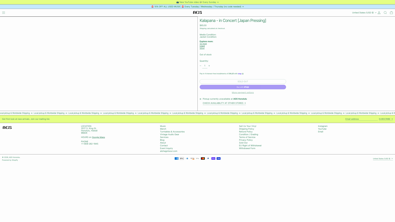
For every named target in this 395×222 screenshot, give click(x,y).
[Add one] (209, 66)
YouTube (322, 129)
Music (163, 126)
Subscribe (384, 119)
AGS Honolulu (14, 157)
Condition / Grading (248, 134)
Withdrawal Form (247, 148)
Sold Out (243, 143)
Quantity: (204, 61)
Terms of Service (247, 137)
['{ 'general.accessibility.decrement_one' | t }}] (200, 66)
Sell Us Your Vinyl (247, 126)
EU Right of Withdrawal (250, 145)
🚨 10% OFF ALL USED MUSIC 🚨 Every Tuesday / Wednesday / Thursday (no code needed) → (197, 6)
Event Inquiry (166, 148)
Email (320, 132)
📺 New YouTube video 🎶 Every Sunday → (197, 2)
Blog (162, 140)
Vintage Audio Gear (169, 134)
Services (164, 137)
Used (202, 46)
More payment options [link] (243, 92)
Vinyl (202, 48)
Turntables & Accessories (172, 131)
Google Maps (98, 137)
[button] (385, 12)
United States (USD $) (363, 12)
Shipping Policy (246, 129)
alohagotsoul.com (168, 151)
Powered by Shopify (10, 160)
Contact (164, 145)
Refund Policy (246, 131)
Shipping (203, 28)
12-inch (203, 43)
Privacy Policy (246, 140)
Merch (163, 129)
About (163, 143)
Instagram (323, 126)
